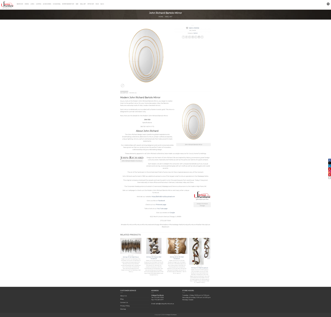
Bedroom (20, 4)
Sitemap (123, 309)
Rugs (97, 4)
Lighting (38, 4)
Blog (102, 4)
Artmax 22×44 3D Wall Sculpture (177, 257)
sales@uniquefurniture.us (165, 303)
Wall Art (83, 4)
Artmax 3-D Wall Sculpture (199, 268)
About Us (123, 296)
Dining (27, 4)
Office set (90, 4)
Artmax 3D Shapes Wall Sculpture (153, 257)
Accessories (47, 4)
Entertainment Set (68, 4)
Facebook (161, 200)
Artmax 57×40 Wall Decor (131, 257)
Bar (77, 4)
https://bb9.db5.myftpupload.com (163, 196)
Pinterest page (161, 204)
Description (124, 92)
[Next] (210, 262)
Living (32, 4)
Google (172, 212)
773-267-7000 (159, 297)
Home (161, 17)
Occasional (57, 4)
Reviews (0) (133, 92)
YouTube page (162, 208)
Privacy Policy (125, 306)
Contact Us (124, 302)
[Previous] (120, 262)
